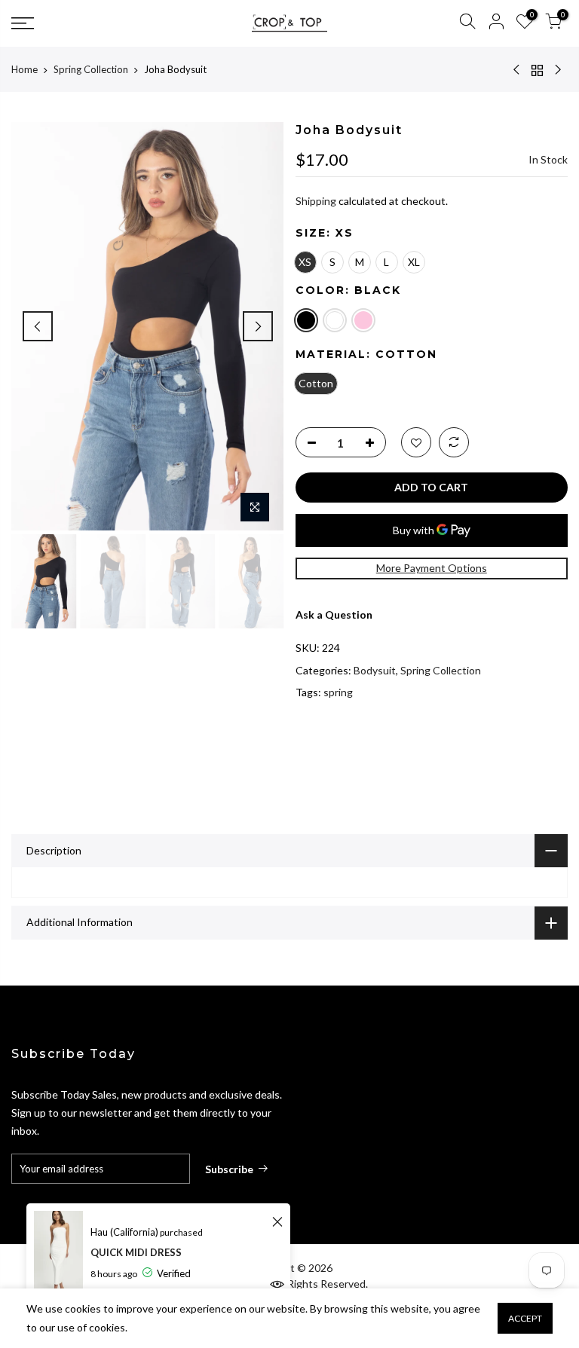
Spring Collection (91, 69)
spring (338, 692)
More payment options (431, 567)
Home (24, 69)
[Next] (258, 326)
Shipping (316, 200)
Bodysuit (375, 670)
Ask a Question (334, 614)
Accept (525, 1318)
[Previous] (38, 326)
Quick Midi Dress (136, 1252)
